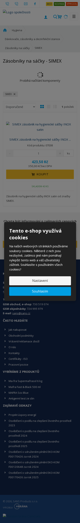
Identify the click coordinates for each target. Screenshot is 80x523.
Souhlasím (40, 291)
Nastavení (40, 280)
